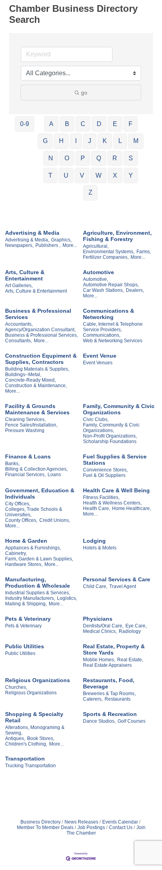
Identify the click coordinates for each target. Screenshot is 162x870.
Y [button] (131, 175)
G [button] (45, 140)
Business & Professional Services (38, 314)
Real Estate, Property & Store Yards (114, 649)
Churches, (16, 687)
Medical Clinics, (100, 631)
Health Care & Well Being (116, 490)
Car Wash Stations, (103, 290)
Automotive (98, 272)
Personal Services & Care (116, 579)
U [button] (66, 175)
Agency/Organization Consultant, (40, 329)
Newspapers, (19, 245)
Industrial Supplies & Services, (37, 592)
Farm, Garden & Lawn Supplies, (39, 559)
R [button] (114, 158)
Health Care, (96, 508)
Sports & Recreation (110, 714)
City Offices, (17, 503)
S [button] (131, 158)
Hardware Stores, (23, 564)
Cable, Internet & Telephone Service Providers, (113, 326)
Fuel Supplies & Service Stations (115, 459)
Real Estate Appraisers (107, 665)
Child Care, (95, 586)
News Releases (81, 822)
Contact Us (121, 827)
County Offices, (21, 520)
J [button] (89, 140)
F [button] (131, 124)
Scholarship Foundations (109, 441)
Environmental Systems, (108, 251)
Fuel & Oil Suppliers (104, 475)
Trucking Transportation (30, 765)
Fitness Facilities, (101, 497)
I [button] (76, 140)
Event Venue (99, 355)
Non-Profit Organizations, (110, 436)
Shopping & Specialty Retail (34, 717)
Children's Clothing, (26, 744)
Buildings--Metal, (23, 374)
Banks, (12, 463)
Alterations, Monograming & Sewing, (34, 730)
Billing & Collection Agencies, (36, 469)
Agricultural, (96, 246)
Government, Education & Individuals (39, 493)
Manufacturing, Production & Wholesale (37, 582)
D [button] (99, 124)
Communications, (101, 335)
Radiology (130, 631)
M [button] (135, 140)
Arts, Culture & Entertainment (24, 275)
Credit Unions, (54, 520)
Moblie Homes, (99, 659)
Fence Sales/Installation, (31, 425)
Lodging (94, 541)
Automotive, (95, 279)
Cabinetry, (16, 553)
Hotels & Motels (99, 548)
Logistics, (67, 598)
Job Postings (91, 827)
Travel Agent (122, 586)
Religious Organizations (37, 680)
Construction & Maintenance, (36, 385)
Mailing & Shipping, (26, 604)
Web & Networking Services (112, 340)
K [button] (105, 140)
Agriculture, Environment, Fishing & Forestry (117, 236)
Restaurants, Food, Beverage (108, 683)
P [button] (83, 158)
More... (70, 245)
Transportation (25, 758)
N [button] (50, 158)
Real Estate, (130, 659)
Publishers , (48, 245)
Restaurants (118, 699)
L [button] (120, 140)
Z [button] (90, 192)
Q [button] (98, 158)
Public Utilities (24, 646)
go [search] (84, 92)
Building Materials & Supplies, (37, 369)
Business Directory (40, 822)
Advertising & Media (32, 233)
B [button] (67, 124)
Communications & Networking (108, 314)
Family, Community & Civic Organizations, (111, 427)
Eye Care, (136, 626)
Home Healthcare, (131, 508)
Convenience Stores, (105, 470)
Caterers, (93, 699)
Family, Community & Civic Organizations (119, 409)
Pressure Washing (24, 430)
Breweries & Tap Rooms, (109, 693)
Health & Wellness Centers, (112, 503)
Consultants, (18, 340)
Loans (54, 474)
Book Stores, (40, 738)
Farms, (143, 251)
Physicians (97, 619)
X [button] (115, 175)
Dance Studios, (99, 721)
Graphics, (61, 240)
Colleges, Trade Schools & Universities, (33, 512)
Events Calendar (120, 822)
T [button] (50, 175)
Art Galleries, (19, 285)
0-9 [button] (24, 124)
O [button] (66, 158)
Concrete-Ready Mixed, (30, 380)
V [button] (82, 175)
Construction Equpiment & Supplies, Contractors (41, 358)
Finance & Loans (28, 456)
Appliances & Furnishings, (33, 548)
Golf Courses (131, 721)
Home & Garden (26, 541)
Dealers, (135, 290)
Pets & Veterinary (28, 619)
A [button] (51, 124)
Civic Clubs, (96, 419)
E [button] (115, 124)
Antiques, (15, 738)
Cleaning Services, (25, 419)
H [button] (61, 140)
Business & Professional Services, (41, 335)
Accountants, (19, 324)
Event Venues (97, 362)
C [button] (83, 124)
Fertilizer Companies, (106, 257)
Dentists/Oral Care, (103, 626)
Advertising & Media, (27, 240)
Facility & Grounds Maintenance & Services (37, 409)
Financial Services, (25, 474)
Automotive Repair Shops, (111, 285)
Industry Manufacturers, (30, 598)
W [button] (98, 175)
